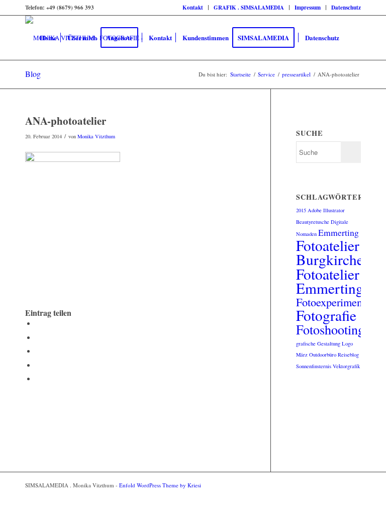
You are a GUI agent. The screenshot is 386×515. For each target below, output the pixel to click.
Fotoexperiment (330, 301)
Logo (347, 343)
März (302, 354)
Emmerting (338, 232)
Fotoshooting (330, 329)
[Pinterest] (353, 484)
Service (266, 74)
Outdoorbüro (322, 354)
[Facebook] (338, 484)
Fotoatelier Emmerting (329, 281)
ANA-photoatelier (65, 120)
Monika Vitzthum (96, 136)
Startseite (240, 74)
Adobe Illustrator (326, 210)
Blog (33, 73)
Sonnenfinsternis (313, 366)
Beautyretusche (312, 221)
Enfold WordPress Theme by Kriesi (160, 485)
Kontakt (192, 8)
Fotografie (326, 315)
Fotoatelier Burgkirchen (333, 252)
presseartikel (296, 74)
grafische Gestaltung (318, 343)
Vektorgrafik (346, 366)
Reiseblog (348, 354)
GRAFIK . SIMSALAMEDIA (249, 8)
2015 (301, 210)
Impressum (308, 8)
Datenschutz (346, 8)
